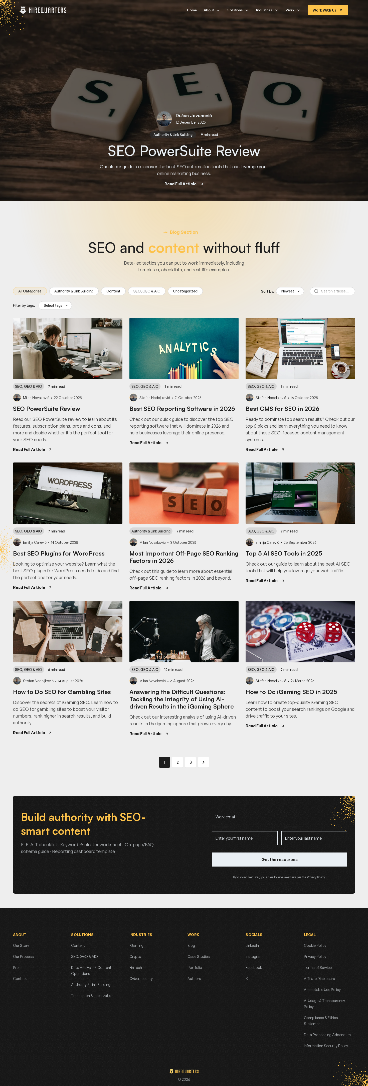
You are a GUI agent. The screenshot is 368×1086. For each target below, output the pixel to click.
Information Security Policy (326, 1046)
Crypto (135, 956)
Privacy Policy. (316, 877)
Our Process (23, 956)
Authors (194, 978)
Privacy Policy (315, 956)
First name (222, 826)
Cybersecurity (141, 978)
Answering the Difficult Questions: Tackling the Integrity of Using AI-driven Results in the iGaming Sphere (181, 699)
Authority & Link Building (173, 134)
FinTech (135, 967)
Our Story (21, 945)
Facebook (254, 967)
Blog (191, 945)
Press (18, 967)
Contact (20, 978)
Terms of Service (318, 967)
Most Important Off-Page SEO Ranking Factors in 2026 (184, 557)
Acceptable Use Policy (322, 989)
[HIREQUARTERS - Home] (43, 10)
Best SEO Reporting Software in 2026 (182, 408)
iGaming (136, 945)
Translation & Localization (92, 995)
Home (192, 10)
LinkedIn (252, 945)
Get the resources (279, 859)
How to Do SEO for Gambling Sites (62, 691)
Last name (291, 826)
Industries (264, 10)
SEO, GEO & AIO (146, 291)
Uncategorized (185, 291)
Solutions (235, 10)
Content (113, 291)
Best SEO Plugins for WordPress (59, 553)
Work (290, 10)
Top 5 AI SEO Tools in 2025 (284, 553)
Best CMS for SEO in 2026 (282, 408)
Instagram (254, 956)
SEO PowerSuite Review (184, 151)
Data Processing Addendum (327, 1035)
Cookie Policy (315, 945)
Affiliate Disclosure (319, 978)
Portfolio (195, 967)
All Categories (30, 291)
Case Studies (199, 956)
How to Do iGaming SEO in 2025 (291, 691)
